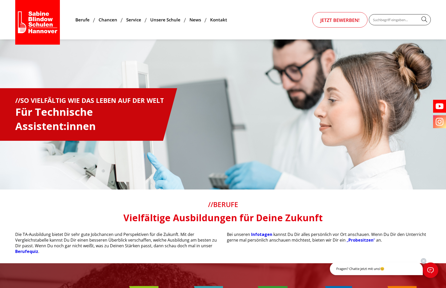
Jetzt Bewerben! (340, 20)
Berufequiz (26, 251)
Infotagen (261, 234)
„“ (361, 240)
